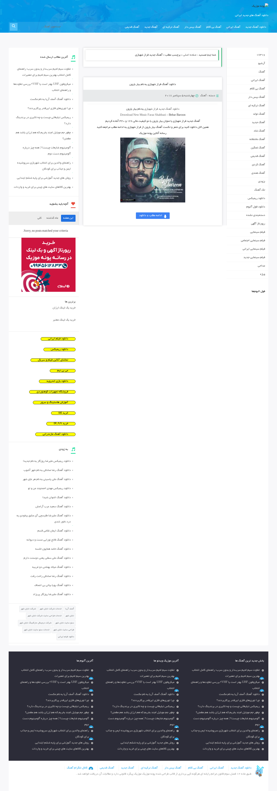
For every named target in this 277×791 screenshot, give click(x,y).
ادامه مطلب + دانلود (150, 215)
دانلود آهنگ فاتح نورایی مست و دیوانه (49, 540)
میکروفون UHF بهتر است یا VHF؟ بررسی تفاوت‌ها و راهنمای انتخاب (42, 87)
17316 (260, 55)
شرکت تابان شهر (28, 609)
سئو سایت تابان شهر (64, 623)
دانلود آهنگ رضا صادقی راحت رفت (51, 576)
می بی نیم (62, 370)
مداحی (261, 266)
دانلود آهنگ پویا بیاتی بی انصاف (52, 585)
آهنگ (203, 95)
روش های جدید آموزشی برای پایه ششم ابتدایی (44, 178)
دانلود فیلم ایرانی (58, 338)
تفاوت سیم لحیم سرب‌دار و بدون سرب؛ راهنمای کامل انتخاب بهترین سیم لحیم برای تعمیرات (44, 72)
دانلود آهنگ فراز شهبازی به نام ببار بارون (152, 84)
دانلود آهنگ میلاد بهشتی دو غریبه (51, 567)
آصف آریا (69, 609)
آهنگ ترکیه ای (171, 27)
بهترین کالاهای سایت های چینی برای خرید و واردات (42, 187)
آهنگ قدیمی (132, 27)
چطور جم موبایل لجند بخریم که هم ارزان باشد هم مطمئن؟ (43, 135)
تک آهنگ (259, 190)
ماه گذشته (52, 218)
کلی (39, 218)
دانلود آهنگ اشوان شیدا (56, 497)
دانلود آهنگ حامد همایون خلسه (53, 549)
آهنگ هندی (258, 173)
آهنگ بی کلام (213, 27)
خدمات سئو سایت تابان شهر (37, 630)
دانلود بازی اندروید (57, 381)
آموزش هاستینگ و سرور (54, 402)
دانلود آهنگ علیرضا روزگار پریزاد (52, 594)
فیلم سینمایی (257, 232)
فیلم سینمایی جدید (254, 257)
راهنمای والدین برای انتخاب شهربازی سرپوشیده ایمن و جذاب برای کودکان (44, 166)
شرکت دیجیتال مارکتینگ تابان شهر (35, 623)
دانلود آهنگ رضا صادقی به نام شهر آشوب (47, 470)
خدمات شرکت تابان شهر (51, 609)
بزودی (261, 181)
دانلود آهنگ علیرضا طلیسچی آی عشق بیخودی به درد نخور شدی (44, 518)
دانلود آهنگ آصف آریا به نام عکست (50, 99)
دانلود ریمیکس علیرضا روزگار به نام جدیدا (47, 461)
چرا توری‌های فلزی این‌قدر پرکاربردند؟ (49, 108)
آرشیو (261, 63)
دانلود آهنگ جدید (255, 27)
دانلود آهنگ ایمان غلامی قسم (54, 531)
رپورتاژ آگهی (258, 223)
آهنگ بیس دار (192, 27)
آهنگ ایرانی (233, 27)
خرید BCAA (61, 423)
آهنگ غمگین (258, 147)
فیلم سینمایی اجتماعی (253, 240)
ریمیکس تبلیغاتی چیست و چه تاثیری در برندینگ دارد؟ (43, 120)
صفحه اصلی (189, 55)
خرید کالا (63, 413)
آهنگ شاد (259, 131)
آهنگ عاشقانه (257, 139)
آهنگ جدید (151, 27)
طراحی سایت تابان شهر (63, 630)
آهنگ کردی (258, 164)
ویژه (262, 274)
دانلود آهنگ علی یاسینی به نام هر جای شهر (47, 479)
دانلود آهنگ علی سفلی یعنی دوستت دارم (47, 558)
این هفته (68, 218)
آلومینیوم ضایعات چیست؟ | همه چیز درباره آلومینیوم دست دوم (47, 151)
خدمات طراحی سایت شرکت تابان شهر (44, 616)
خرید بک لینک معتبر (64, 320)
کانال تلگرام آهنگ (77, 768)
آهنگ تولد (259, 114)
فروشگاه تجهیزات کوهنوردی (52, 391)
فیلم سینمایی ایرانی (254, 249)
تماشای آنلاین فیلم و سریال (53, 360)
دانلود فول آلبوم (255, 207)
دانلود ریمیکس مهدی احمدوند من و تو (49, 488)
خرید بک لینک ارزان (64, 308)
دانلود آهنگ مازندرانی (55, 434)
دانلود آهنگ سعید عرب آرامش (53, 506)
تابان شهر (69, 616)
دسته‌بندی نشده (255, 215)
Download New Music (133, 115)
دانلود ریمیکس (256, 198)
